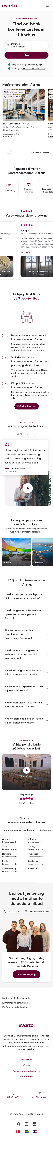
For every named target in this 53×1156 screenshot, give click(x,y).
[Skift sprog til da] (18, 1131)
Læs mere (20, 252)
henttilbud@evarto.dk (40, 911)
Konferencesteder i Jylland (15, 1002)
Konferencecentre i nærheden (18, 829)
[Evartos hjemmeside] (10, 5)
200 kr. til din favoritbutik (33, 68)
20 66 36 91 (14, 911)
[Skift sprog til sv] (27, 1131)
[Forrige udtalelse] (27, 434)
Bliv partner (26, 1059)
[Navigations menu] (47, 5)
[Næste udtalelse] (34, 434)
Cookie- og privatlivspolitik (26, 1070)
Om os (26, 1065)
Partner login (26, 1076)
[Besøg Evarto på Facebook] (18, 1124)
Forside (5, 998)
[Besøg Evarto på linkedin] (34, 1124)
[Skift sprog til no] (35, 1131)
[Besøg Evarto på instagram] (26, 1124)
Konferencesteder (22, 998)
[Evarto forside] (26, 1025)
